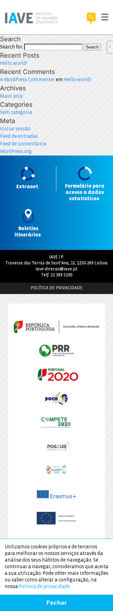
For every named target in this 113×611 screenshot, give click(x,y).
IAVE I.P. (56, 257)
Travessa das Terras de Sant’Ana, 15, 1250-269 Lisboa (56, 263)
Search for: (11, 47)
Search (92, 47)
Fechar (56, 602)
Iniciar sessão (15, 129)
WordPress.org (16, 151)
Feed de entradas (19, 136)
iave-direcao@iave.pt (56, 269)
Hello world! (13, 63)
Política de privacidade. (45, 586)
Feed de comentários (23, 144)
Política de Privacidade (57, 288)
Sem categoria (16, 112)
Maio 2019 (11, 96)
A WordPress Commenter (27, 79)
